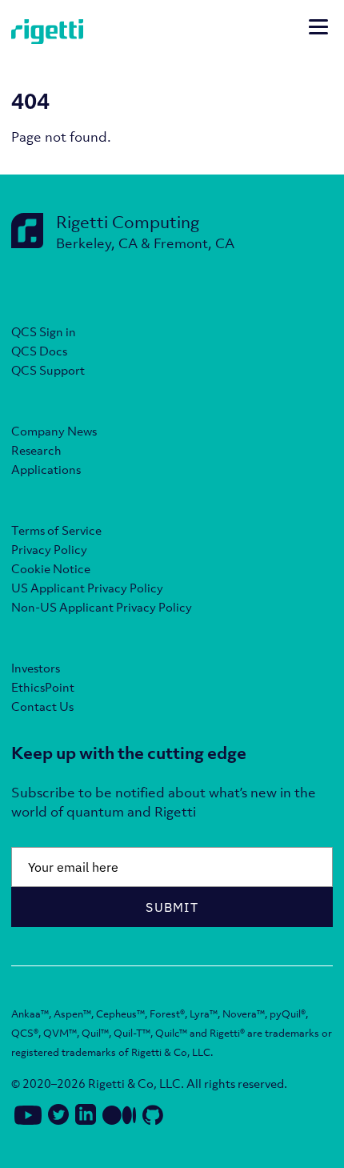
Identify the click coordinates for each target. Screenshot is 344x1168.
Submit (172, 907)
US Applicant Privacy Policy (87, 588)
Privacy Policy (49, 549)
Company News (54, 431)
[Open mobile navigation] (318, 28)
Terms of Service (56, 530)
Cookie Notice (50, 568)
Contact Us (42, 706)
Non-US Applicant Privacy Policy (101, 607)
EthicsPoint (42, 687)
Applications (46, 469)
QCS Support (48, 370)
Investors (35, 668)
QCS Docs (39, 351)
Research (36, 450)
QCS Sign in (43, 331)
